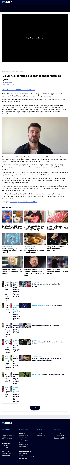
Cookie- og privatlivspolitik (59, 434)
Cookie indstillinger (60, 438)
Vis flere (35, 407)
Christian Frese (8, 82)
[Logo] (7, 3)
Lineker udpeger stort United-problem (23, 202)
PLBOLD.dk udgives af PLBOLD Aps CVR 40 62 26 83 (8, 437)
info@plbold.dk (6, 455)
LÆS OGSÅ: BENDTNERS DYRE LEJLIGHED (18, 90)
